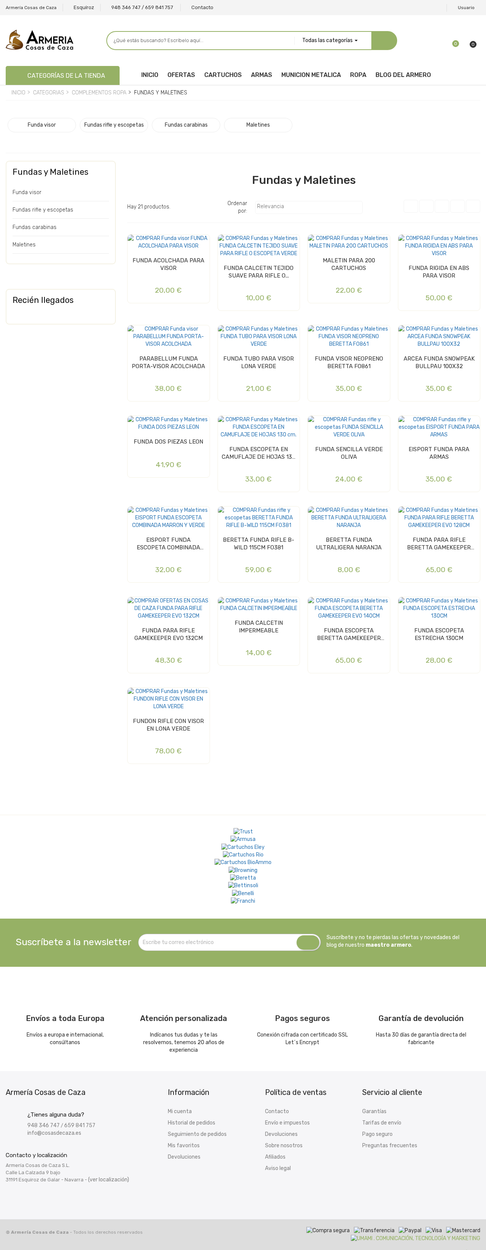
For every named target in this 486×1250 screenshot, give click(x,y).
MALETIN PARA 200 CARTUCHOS (349, 264)
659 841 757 (79, 1125)
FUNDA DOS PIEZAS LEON (168, 441)
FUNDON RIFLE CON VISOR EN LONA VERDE (168, 725)
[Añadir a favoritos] (135, 243)
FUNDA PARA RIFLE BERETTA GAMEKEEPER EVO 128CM (439, 543)
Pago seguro (377, 1134)
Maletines (24, 245)
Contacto (277, 1111)
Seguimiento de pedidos (197, 1134)
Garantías (374, 1111)
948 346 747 (43, 1125)
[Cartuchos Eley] (243, 847)
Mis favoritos (184, 1145)
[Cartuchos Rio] (243, 855)
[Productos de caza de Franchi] (243, 901)
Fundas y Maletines (50, 172)
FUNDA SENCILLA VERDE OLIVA (349, 453)
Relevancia (308, 207)
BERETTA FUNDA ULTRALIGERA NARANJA (349, 543)
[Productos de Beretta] (243, 878)
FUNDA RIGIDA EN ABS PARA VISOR (439, 272)
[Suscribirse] (308, 942)
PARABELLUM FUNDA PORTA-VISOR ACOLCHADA (168, 362)
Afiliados (275, 1157)
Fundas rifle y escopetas (43, 210)
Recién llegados (43, 300)
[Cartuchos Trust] (243, 832)
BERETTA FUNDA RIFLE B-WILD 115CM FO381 (258, 543)
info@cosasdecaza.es (54, 1133)
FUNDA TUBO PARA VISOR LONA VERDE (258, 362)
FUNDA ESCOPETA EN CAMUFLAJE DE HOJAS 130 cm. (258, 453)
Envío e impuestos (287, 1123)
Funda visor (27, 192)
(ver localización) (108, 1179)
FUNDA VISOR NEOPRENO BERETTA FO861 (349, 362)
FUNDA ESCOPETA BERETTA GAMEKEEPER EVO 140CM (349, 634)
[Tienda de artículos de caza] (243, 885)
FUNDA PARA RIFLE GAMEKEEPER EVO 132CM (168, 634)
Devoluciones (184, 1157)
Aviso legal (278, 1168)
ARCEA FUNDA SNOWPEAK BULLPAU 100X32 (439, 362)
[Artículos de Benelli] (243, 893)
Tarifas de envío (381, 1123)
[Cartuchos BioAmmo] (243, 862)
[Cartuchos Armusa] (243, 839)
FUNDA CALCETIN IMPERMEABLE (259, 627)
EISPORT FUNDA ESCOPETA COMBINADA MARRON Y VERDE (168, 543)
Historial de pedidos (191, 1123)
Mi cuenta (180, 1111)
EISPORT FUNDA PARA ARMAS (439, 453)
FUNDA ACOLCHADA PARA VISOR (168, 264)
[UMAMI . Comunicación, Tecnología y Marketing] (415, 1238)
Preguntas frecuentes (389, 1145)
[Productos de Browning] (243, 870)
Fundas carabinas (35, 227)
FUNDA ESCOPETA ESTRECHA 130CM (439, 634)
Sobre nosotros (284, 1145)
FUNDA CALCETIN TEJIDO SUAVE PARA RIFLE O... (258, 272)
